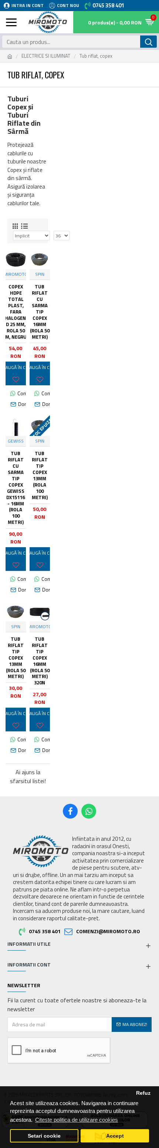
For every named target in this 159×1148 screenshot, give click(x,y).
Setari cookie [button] (44, 1136)
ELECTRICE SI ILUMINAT (45, 56)
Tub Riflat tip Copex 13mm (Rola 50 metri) (16, 658)
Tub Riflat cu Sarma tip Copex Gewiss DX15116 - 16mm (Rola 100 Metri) (15, 487)
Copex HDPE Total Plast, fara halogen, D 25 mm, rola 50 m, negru (16, 312)
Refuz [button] (143, 1093)
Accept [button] (115, 1136)
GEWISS (16, 441)
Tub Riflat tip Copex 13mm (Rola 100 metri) (40, 475)
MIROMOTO (16, 274)
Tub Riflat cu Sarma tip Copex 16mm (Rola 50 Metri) (40, 312)
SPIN (39, 274)
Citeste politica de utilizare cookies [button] (76, 1120)
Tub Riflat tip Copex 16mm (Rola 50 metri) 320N (40, 661)
